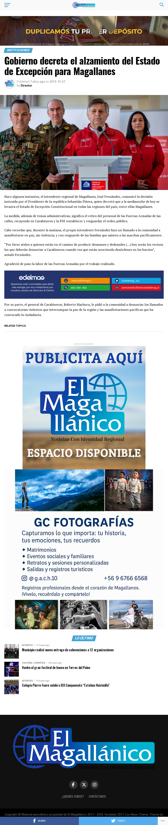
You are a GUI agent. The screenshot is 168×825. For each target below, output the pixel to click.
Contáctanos (97, 796)
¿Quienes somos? (73, 796)
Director (26, 85)
